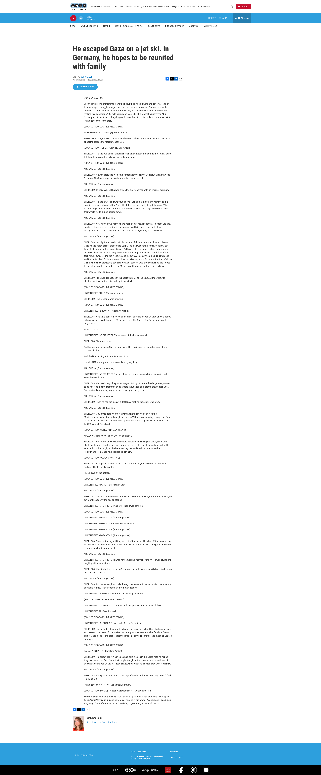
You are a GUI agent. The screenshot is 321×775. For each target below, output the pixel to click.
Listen (106, 26)
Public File (174, 752)
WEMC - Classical (124, 26)
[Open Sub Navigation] (77, 26)
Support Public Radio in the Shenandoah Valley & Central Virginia (147, 758)
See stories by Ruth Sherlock (102, 722)
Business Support (174, 26)
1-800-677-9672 (176, 757)
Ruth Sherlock (86, 77)
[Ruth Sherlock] (78, 723)
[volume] (81, 18)
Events (139, 26)
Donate (244, 6)
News (73, 26)
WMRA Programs (89, 26)
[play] (73, 18)
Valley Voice (210, 26)
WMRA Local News (138, 752)
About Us (194, 26)
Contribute (154, 26)
